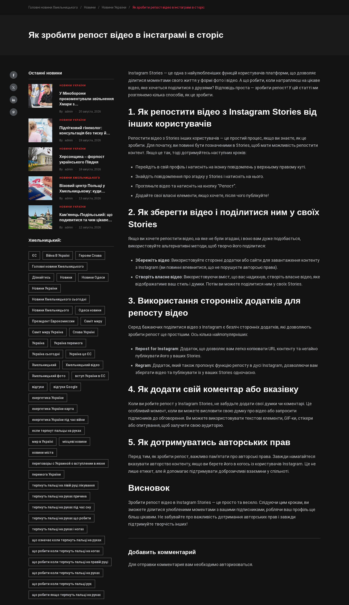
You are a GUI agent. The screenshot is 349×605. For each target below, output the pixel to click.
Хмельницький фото (49, 376)
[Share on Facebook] (13, 75)
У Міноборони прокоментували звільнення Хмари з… (86, 98)
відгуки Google (65, 387)
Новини (66, 277)
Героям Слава (90, 255)
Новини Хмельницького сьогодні (59, 299)
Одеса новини (90, 310)
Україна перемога (68, 343)
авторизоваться (235, 564)
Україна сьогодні (46, 354)
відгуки (38, 387)
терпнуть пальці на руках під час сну (61, 507)
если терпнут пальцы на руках (56, 431)
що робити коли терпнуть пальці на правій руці (70, 562)
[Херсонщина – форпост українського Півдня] (40, 159)
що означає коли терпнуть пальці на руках (66, 540)
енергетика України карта (53, 409)
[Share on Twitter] (13, 87)
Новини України (72, 85)
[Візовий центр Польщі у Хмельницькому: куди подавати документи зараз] (40, 188)
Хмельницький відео (83, 365)
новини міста (42, 452)
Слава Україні (83, 332)
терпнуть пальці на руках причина (59, 496)
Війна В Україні (57, 255)
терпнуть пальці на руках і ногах (58, 529)
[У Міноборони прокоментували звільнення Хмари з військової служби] (40, 96)
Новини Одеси (93, 277)
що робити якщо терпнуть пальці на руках (66, 595)
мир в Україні (42, 441)
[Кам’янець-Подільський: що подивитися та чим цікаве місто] (40, 217)
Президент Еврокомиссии (53, 321)
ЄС (34, 255)
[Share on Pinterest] (13, 112)
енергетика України (48, 398)
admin (69, 111)
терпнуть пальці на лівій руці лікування (63, 485)
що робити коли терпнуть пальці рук (62, 584)
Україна (38, 343)
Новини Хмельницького (79, 177)
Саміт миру (93, 321)
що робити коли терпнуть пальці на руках (66, 573)
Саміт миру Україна (47, 332)
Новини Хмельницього (50, 310)
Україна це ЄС (80, 354)
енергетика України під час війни (58, 420)
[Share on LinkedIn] (13, 99)
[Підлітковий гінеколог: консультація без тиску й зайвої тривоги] (40, 130)
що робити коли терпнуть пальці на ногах (66, 551)
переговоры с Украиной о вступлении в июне (68, 463)
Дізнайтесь (41, 277)
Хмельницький (44, 365)
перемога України (46, 474)
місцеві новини (74, 441)
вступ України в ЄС (90, 376)
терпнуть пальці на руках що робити (61, 518)
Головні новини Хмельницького (58, 266)
